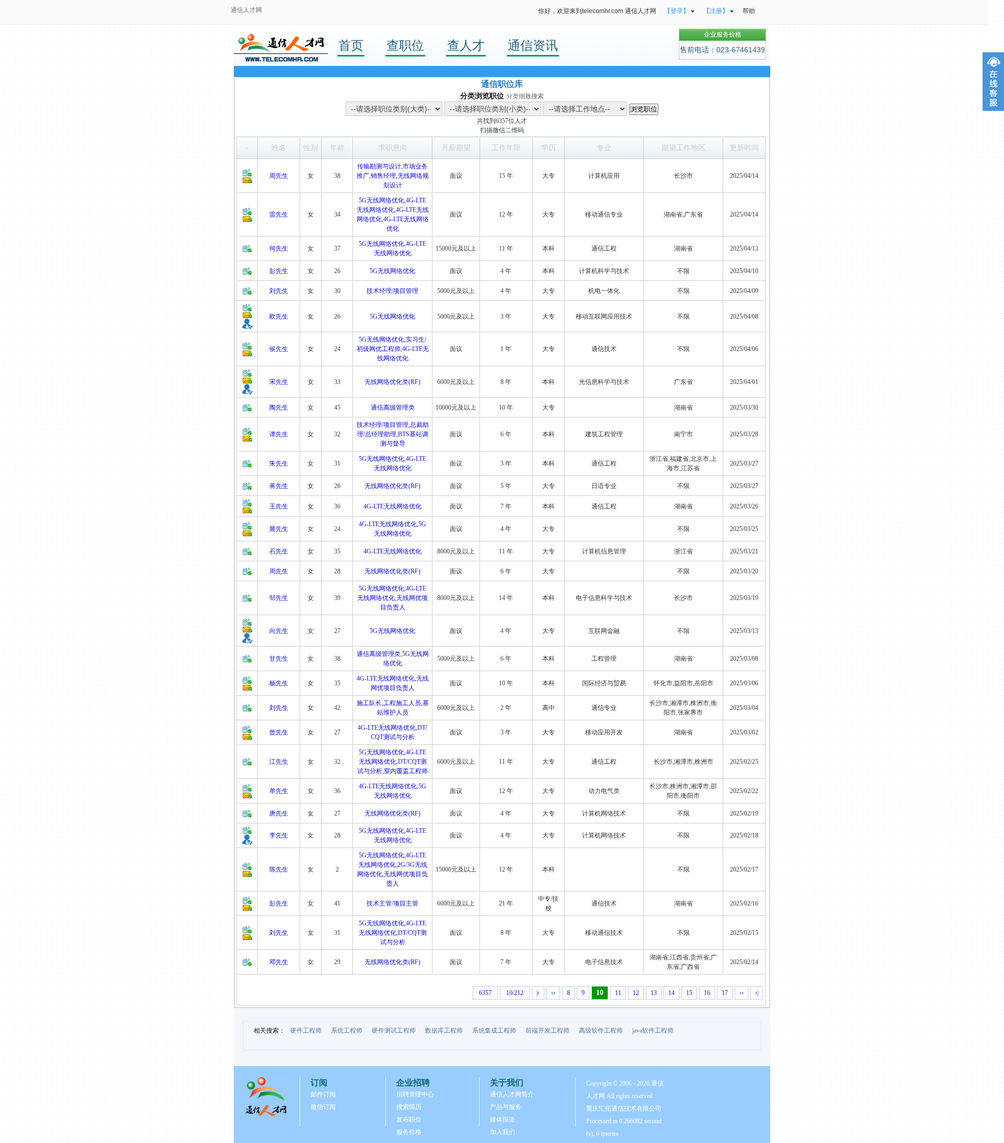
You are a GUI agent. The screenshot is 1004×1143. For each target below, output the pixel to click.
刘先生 (278, 291)
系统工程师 (346, 1030)
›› (741, 993)
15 (689, 993)
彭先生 (278, 271)
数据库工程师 (444, 1030)
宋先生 (278, 382)
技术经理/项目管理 (392, 291)
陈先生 (278, 869)
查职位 (405, 45)
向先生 (278, 631)
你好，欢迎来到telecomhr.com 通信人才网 (597, 11)
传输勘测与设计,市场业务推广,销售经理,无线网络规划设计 (393, 176)
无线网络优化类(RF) (392, 382)
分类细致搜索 (525, 96)
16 (707, 993)
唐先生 (278, 813)
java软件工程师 (653, 1030)
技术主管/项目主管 (392, 903)
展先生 (278, 529)
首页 (350, 45)
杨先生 (278, 683)
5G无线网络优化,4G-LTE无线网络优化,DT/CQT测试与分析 (393, 933)
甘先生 (278, 658)
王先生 (278, 506)
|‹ (538, 993)
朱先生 (278, 463)
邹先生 (278, 598)
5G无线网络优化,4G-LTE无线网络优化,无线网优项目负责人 (392, 598)
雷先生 (278, 214)
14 (671, 993)
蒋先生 (278, 486)
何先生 (278, 248)
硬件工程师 (306, 1030)
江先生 (278, 761)
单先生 (278, 791)
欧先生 (278, 316)
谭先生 (278, 434)
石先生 (278, 551)
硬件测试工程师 (394, 1030)
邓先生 (278, 962)
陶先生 (278, 407)
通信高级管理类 (393, 407)
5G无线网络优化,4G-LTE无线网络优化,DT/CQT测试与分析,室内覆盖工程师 (392, 762)
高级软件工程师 (601, 1030)
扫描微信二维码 (502, 130)
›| (756, 993)
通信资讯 (533, 45)
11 (618, 993)
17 (725, 993)
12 (636, 993)
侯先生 (278, 349)
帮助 (749, 11)
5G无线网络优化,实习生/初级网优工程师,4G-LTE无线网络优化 (393, 349)
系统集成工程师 (494, 1030)
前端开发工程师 (547, 1030)
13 (654, 993)
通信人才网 (246, 10)
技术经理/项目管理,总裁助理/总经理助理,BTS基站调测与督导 (393, 434)
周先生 (278, 175)
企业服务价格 (722, 34)
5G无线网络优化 (392, 271)
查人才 (466, 45)
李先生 (278, 835)
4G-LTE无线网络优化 (392, 506)
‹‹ (553, 993)
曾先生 (278, 732)
